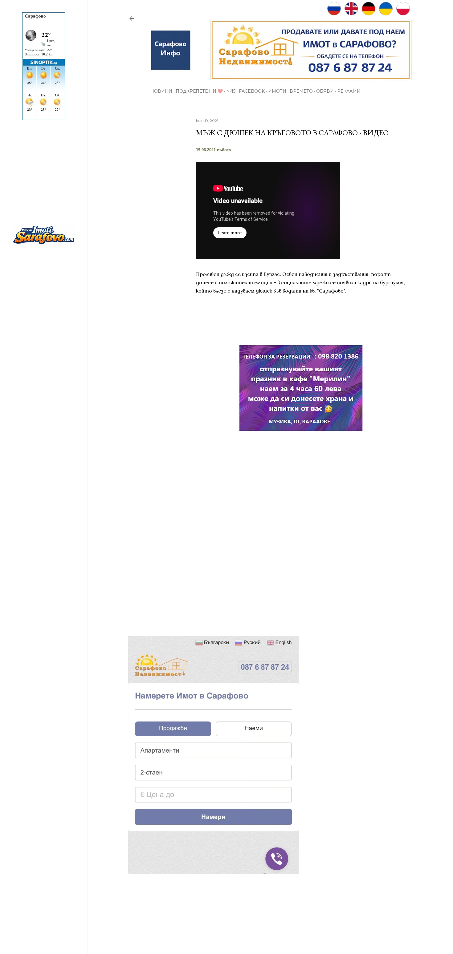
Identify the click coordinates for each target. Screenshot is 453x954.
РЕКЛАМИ (349, 91)
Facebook (252, 91)
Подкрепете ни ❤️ (199, 91)
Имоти (277, 91)
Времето (301, 91)
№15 (230, 91)
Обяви (325, 91)
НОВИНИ (161, 91)
